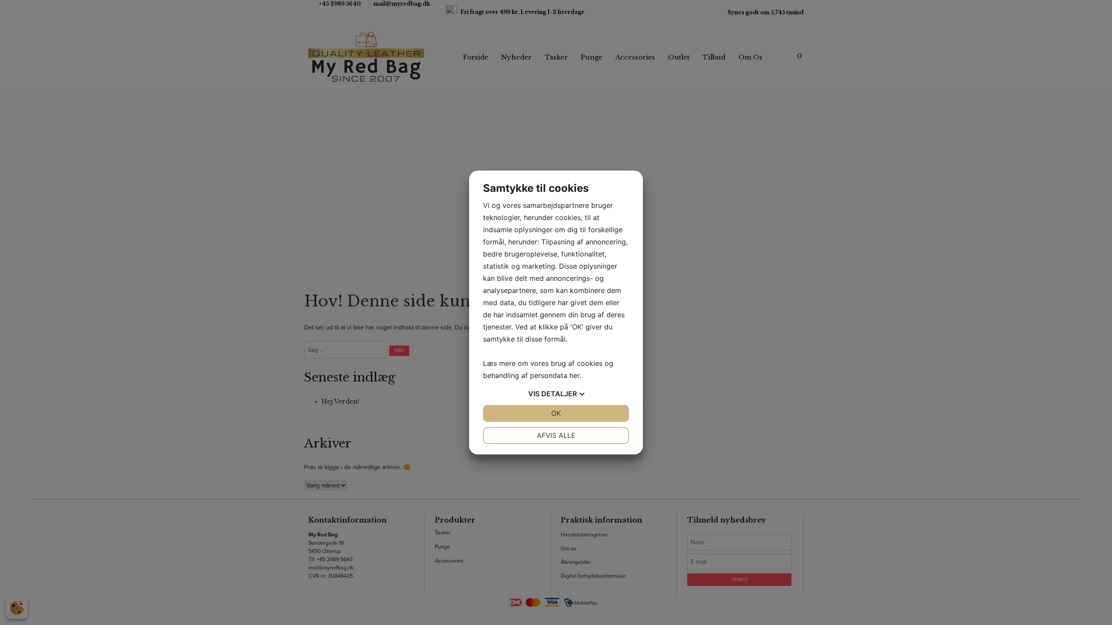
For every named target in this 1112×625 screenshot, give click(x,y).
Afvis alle (556, 435)
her (574, 375)
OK (556, 413)
